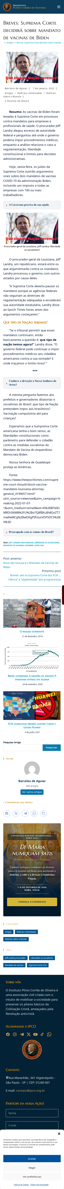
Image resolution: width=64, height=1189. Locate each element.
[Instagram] (15, 1034)
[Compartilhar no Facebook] (6, 813)
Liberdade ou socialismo (46, 542)
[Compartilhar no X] (15, 813)
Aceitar (32, 1158)
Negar (32, 1167)
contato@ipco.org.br (30, 1090)
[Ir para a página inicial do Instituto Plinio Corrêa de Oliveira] (32, 1049)
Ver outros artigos (32, 791)
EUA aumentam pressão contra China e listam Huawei (32, 725)
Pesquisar (51, 747)
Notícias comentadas (29, 93)
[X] (28, 1034)
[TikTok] (42, 1034)
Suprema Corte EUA (34, 545)
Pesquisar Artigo (12, 742)
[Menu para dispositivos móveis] (58, 7)
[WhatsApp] (49, 1034)
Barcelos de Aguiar (16, 88)
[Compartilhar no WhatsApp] (34, 813)
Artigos (9, 93)
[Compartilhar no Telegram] (25, 813)
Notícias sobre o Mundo (16, 939)
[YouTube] (35, 1034)
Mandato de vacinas (13, 545)
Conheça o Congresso (32, 902)
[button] (59, 1133)
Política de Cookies (21, 1184)
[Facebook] (8, 1034)
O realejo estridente (32, 631)
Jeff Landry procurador (21, 542)
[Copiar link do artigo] (43, 813)
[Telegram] (22, 1034)
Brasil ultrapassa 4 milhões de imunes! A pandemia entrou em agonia (32, 677)
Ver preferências (32, 1176)
